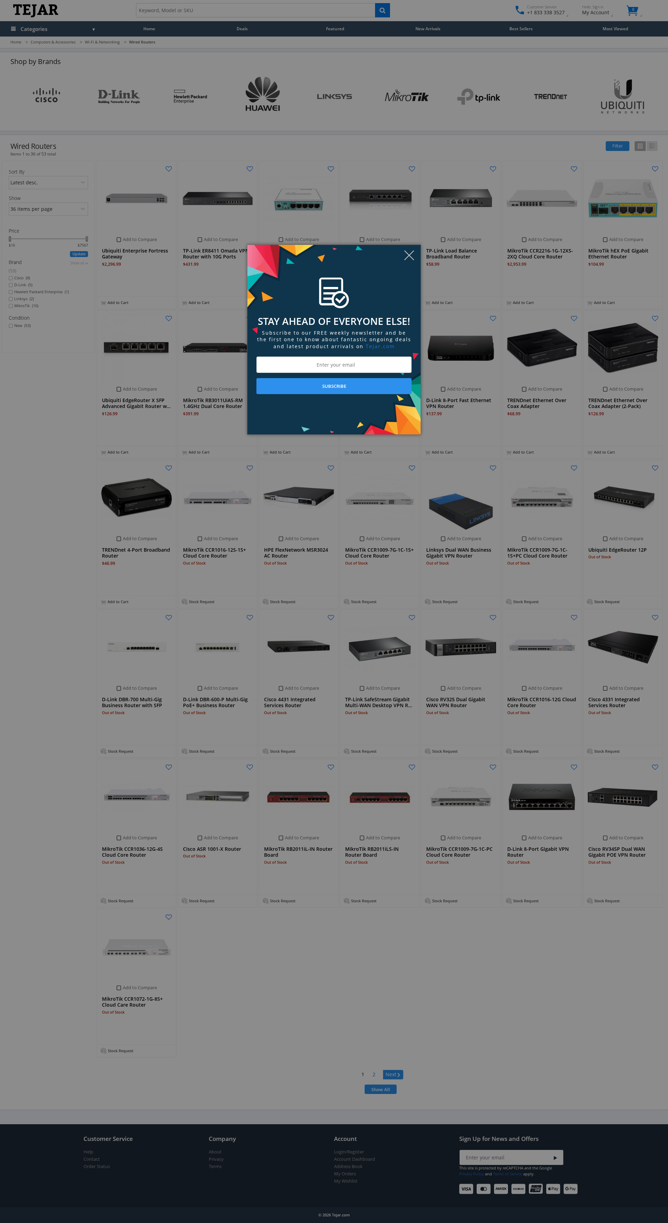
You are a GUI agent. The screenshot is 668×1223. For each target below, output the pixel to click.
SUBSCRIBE (334, 386)
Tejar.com (380, 346)
